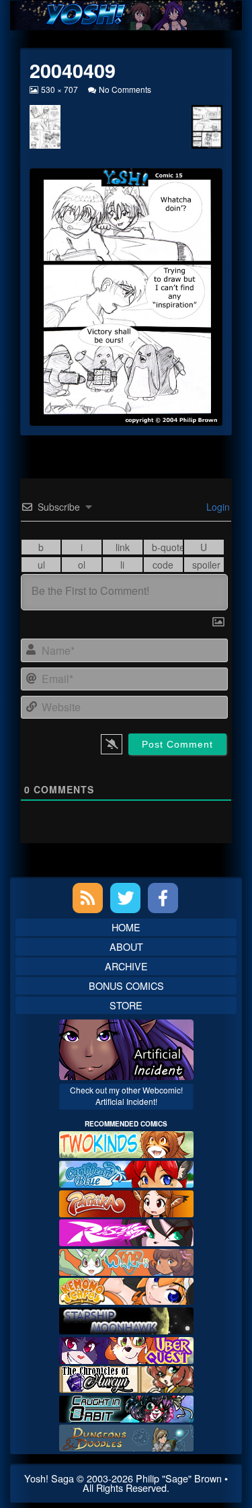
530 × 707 (59, 89)
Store (126, 1005)
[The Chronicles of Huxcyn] (126, 1378)
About (126, 946)
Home (126, 927)
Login (217, 506)
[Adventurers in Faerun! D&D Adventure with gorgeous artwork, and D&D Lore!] (126, 1436)
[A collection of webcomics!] (126, 1290)
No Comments (125, 89)
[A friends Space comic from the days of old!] (126, 1319)
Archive (126, 966)
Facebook (163, 898)
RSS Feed (88, 898)
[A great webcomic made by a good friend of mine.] (126, 1143)
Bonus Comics (126, 985)
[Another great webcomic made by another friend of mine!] (126, 1172)
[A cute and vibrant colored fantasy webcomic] (126, 1261)
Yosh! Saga (49, 1478)
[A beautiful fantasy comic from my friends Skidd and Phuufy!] (126, 1348)
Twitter (125, 898)
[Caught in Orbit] (126, 1407)
